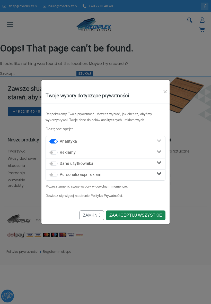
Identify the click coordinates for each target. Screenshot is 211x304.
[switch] (53, 141)
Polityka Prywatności (106, 196)
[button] (10, 24)
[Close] (165, 91)
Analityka (68, 141)
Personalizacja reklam (80, 175)
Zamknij (92, 215)
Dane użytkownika (76, 164)
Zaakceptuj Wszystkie (135, 215)
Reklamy (68, 152)
